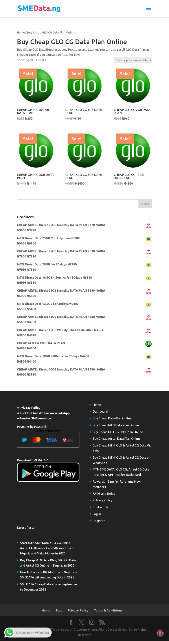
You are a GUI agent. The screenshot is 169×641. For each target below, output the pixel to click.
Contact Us (100, 507)
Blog (59, 610)
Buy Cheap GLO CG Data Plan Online (118, 432)
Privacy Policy (102, 500)
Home (21, 32)
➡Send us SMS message (34, 418)
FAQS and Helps (104, 493)
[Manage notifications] (159, 633)
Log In (97, 514)
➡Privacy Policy (28, 407)
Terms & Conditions (108, 610)
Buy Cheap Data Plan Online (112, 418)
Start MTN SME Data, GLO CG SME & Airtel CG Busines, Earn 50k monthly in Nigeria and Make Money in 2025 (47, 548)
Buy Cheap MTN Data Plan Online (116, 425)
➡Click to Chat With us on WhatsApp (43, 413)
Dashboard (100, 411)
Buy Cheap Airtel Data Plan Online (117, 438)
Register (99, 521)
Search (145, 204)
